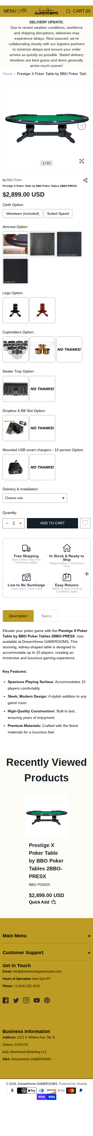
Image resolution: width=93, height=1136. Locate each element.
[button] (5, 11)
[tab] (18, 616)
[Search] (68, 11)
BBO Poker (14, 180)
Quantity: (10, 513)
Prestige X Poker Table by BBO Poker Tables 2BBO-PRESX (46, 860)
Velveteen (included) (22, 213)
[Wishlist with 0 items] (85, 523)
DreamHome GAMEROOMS (37, 1084)
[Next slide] (82, 126)
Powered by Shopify (73, 1084)
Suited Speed (58, 213)
